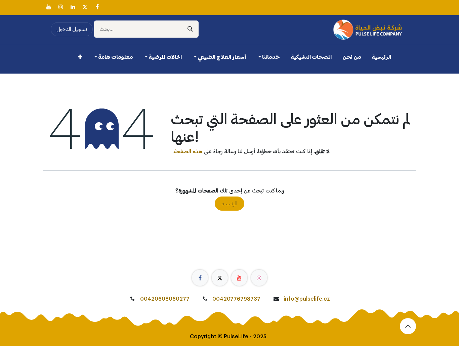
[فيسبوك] (97, 6)
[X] (85, 6)
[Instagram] (60, 6)
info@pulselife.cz (307, 299)
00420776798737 (236, 299)
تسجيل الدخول (71, 29)
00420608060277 (165, 299)
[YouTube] (48, 6)
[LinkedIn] (73, 6)
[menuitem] (381, 58)
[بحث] (190, 29)
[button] (408, 326)
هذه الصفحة (188, 151)
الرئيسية (229, 203)
